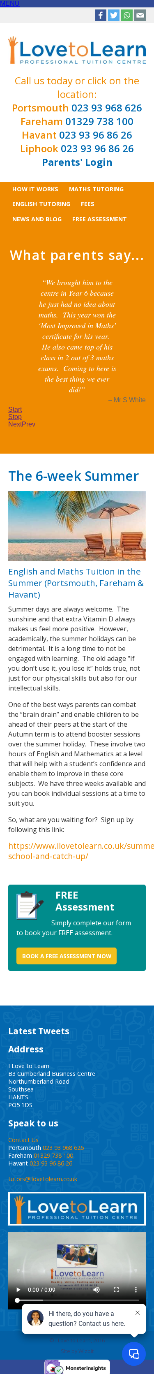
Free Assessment (99, 219)
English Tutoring (41, 204)
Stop (15, 532)
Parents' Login (77, 162)
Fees (87, 204)
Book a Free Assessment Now (66, 1071)
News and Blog (37, 219)
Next (15, 540)
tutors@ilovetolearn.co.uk (42, 1295)
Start (15, 525)
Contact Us (23, 1256)
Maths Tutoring (96, 189)
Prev (28, 540)
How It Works (35, 189)
